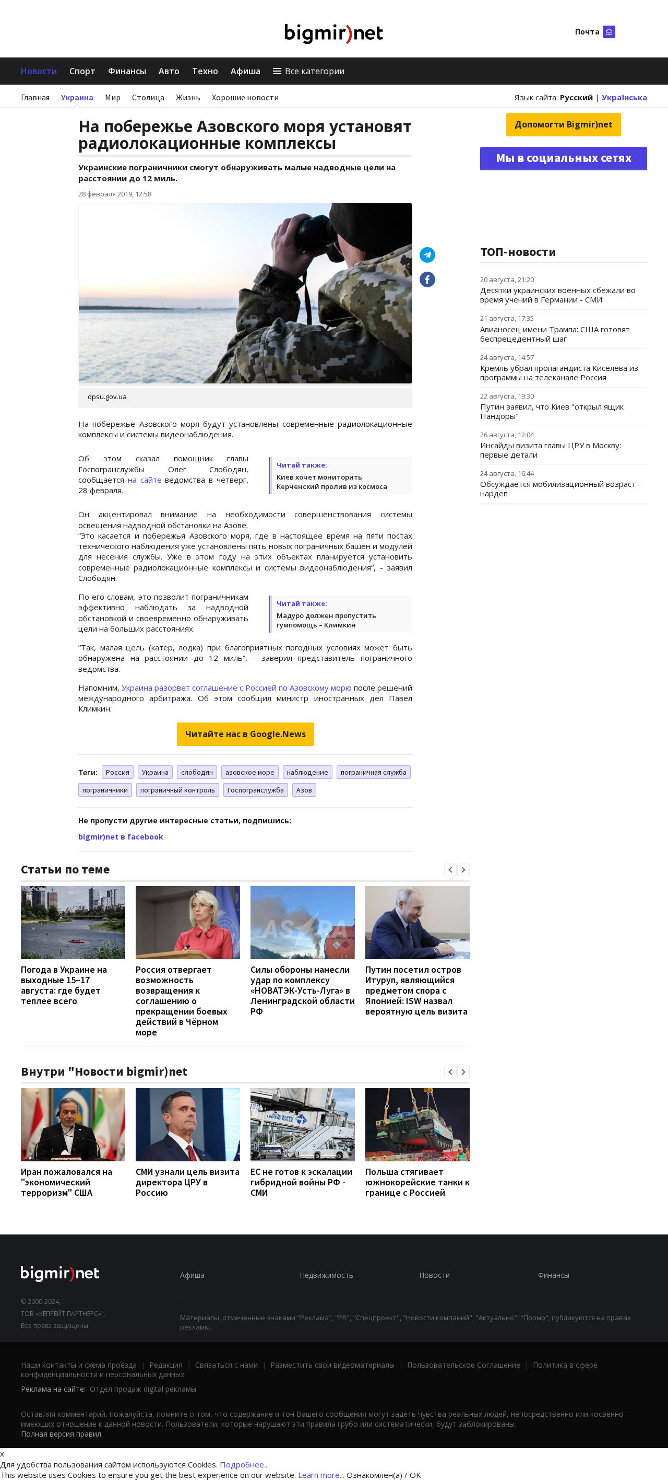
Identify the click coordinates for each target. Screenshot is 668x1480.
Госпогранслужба (256, 790)
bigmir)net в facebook (120, 837)
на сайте (145, 479)
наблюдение (307, 772)
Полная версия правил (61, 1434)
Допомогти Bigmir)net (564, 124)
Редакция (166, 1365)
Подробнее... (244, 1464)
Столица (148, 97)
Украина (77, 97)
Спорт (82, 71)
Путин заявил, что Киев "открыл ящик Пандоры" (552, 411)
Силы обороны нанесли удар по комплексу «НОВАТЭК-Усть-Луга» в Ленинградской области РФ (302, 990)
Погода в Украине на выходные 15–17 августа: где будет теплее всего (64, 985)
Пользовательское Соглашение (463, 1365)
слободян (197, 772)
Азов (304, 790)
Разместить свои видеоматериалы (332, 1365)
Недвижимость (326, 1275)
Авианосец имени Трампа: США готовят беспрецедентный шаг (555, 334)
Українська (624, 97)
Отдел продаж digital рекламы (143, 1389)
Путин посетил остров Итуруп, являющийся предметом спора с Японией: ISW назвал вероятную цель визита (416, 990)
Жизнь (188, 97)
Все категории (314, 71)
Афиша (245, 71)
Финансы (127, 71)
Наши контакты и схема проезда (79, 1365)
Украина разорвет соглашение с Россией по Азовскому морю (237, 687)
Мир (113, 97)
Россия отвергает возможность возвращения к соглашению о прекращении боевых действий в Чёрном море (182, 1000)
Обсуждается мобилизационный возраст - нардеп (560, 488)
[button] (450, 870)
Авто (169, 71)
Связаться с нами (226, 1365)
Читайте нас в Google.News (245, 734)
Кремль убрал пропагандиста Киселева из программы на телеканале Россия (559, 372)
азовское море (250, 772)
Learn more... (321, 1475)
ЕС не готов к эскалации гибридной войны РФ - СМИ (301, 1182)
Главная (35, 97)
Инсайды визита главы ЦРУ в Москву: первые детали (550, 450)
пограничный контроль (177, 790)
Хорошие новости (245, 97)
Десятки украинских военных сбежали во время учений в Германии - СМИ (558, 295)
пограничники (105, 790)
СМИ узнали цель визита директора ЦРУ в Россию (188, 1182)
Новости (39, 71)
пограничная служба (374, 772)
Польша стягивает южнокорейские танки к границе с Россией (417, 1182)
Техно (205, 71)
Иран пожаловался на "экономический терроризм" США (66, 1182)
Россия (117, 772)
